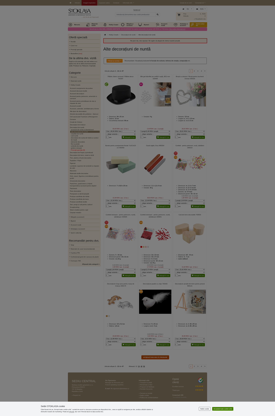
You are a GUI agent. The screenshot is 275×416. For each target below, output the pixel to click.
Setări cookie (204, 409)
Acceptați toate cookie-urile (223, 409)
